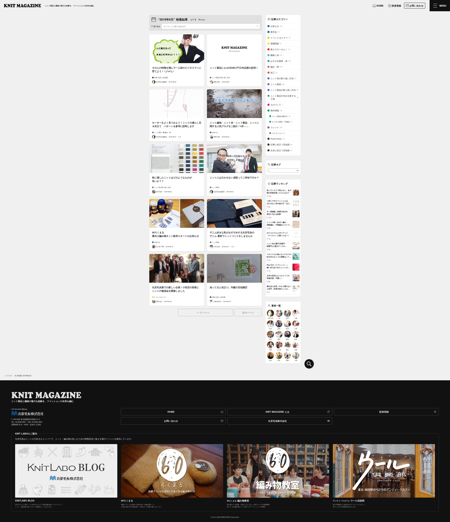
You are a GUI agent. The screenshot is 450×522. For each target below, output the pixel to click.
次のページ (248, 312)
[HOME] (22, 6)
